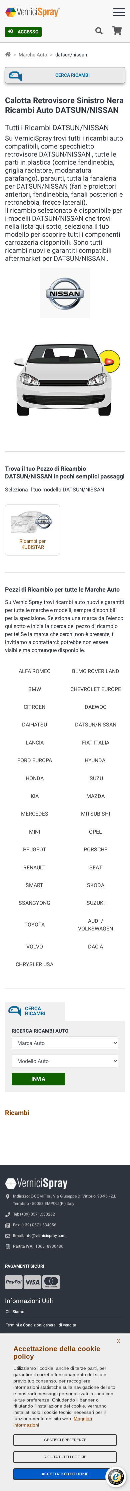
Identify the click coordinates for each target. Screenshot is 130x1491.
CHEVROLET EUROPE (95, 689)
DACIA (95, 947)
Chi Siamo (15, 1311)
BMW (34, 689)
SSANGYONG (34, 903)
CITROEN (34, 707)
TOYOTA (34, 925)
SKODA (95, 885)
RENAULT (34, 868)
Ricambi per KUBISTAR (32, 544)
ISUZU (95, 779)
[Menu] (119, 13)
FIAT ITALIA (95, 743)
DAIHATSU (34, 725)
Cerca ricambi (72, 75)
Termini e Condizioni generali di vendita (41, 1325)
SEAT (95, 868)
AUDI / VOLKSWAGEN (95, 925)
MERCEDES (34, 814)
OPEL (95, 832)
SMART (34, 885)
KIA (35, 796)
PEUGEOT (34, 850)
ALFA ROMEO (35, 671)
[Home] (8, 55)
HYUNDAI (96, 761)
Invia (38, 1079)
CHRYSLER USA (34, 965)
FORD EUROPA (34, 761)
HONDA (35, 779)
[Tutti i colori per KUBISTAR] (32, 519)
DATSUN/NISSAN (95, 725)
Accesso (28, 31)
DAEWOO (96, 707)
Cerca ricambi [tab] (35, 1011)
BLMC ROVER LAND (95, 671)
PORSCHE (95, 850)
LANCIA (35, 743)
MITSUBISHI (95, 814)
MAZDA (95, 796)
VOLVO (34, 947)
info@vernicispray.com (45, 1235)
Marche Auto (33, 55)
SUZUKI (96, 903)
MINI (34, 832)
